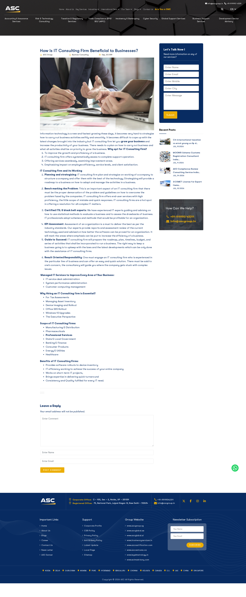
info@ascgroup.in (215, 3)
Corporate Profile (93, 526)
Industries (92, 9)
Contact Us (148, 9)
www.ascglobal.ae (135, 530)
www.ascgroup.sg (135, 526)
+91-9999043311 (165, 500)
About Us (70, 9)
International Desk (109, 9)
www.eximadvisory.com (138, 560)
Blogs (136, 9)
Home (61, 9)
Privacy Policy (91, 535)
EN (236, 9)
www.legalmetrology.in (137, 555)
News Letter (47, 550)
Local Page (89, 550)
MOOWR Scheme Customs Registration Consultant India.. (186, 156)
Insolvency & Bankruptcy (128, 18)
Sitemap (88, 555)
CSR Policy (89, 530)
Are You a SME (163, 9)
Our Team (125, 9)
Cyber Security (150, 18)
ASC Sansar (47, 555)
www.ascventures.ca (137, 550)
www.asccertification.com (139, 545)
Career (44, 540)
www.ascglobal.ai (135, 535)
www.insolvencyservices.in (139, 540)
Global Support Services (173, 18)
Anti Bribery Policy (93, 540)
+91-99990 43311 (233, 3)
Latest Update (91, 545)
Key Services (81, 9)
